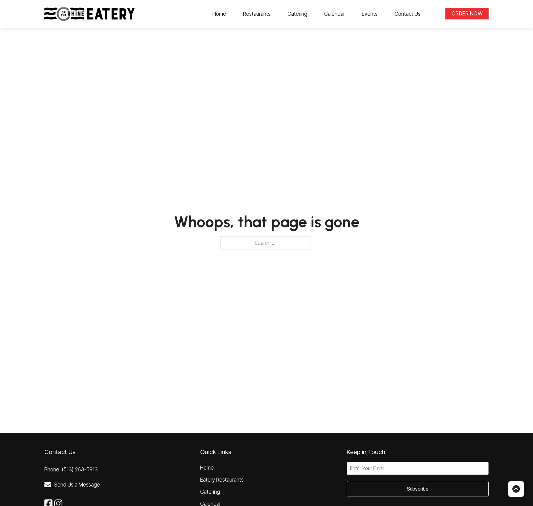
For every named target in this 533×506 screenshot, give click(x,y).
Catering (297, 14)
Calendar (334, 14)
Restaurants (257, 14)
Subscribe (417, 489)
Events (370, 14)
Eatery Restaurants (222, 480)
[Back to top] (516, 489)
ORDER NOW (467, 13)
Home (219, 14)
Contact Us (407, 14)
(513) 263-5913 (80, 469)
